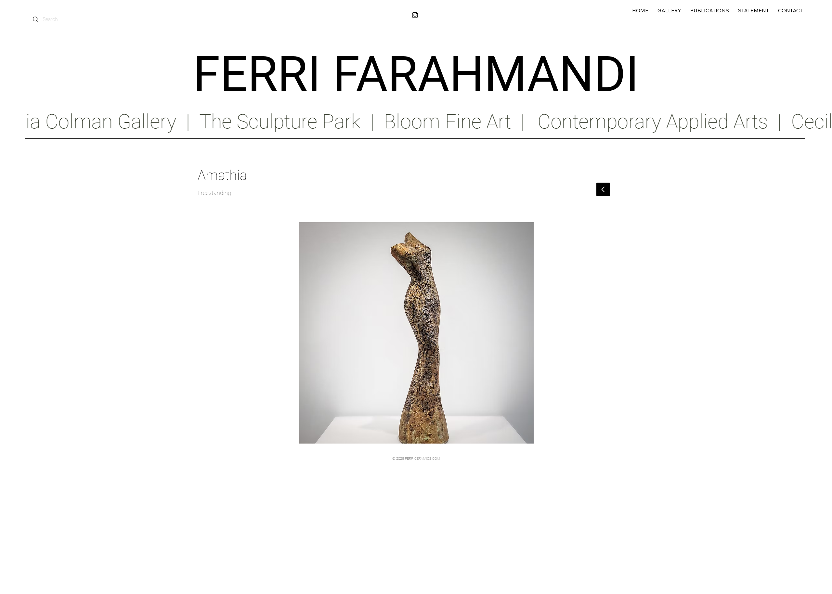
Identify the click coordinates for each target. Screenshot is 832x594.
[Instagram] (415, 15)
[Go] (603, 189)
